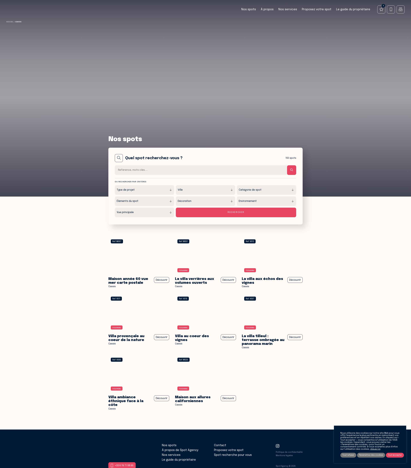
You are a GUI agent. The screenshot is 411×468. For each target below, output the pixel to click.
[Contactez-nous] (401, 9)
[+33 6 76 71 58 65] (391, 9)
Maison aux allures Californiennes (192, 399)
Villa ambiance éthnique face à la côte (125, 401)
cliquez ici (375, 449)
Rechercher (236, 212)
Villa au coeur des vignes (192, 338)
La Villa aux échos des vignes (262, 281)
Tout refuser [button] (348, 455)
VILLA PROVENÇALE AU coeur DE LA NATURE (126, 338)
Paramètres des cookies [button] (371, 455)
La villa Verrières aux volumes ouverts (194, 281)
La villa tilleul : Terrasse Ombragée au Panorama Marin (263, 340)
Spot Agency (18, 10)
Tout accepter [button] (395, 455)
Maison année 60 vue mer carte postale (128, 281)
